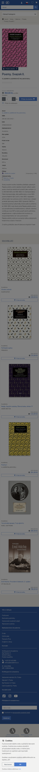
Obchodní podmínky (8, 618)
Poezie (24, 19)
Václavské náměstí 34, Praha (11, 677)
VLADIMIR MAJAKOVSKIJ (8, 467)
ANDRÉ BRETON (6, 409)
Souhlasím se (17, 712)
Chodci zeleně (6, 289)
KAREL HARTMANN (7, 525)
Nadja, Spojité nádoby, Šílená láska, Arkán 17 (17, 406)
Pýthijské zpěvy (6, 348)
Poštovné (5, 615)
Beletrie (18, 19)
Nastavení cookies (8, 624)
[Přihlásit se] (22, 3)
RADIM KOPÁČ (5, 292)
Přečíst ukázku (10, 69)
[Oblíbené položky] (32, 2)
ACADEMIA (7, 180)
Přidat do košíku (27, 99)
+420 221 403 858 (10, 660)
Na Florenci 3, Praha (8, 683)
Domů (6, 19)
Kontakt (5, 646)
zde (20, 769)
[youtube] (16, 696)
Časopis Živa (6, 639)
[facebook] (4, 696)
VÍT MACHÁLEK (5, 584)
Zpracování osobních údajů (11, 621)
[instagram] (10, 696)
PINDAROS (4, 350)
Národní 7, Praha (7, 680)
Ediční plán (5, 636)
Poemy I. (4, 465)
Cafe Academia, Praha (9, 686)
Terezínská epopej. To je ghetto (12, 523)
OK (20, 764)
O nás (4, 633)
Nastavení (8, 764)
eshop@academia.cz (11, 662)
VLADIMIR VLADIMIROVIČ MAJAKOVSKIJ (16, 79)
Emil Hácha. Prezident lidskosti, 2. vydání (15, 581)
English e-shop (7, 642)
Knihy (11, 19)
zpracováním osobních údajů (21, 712)
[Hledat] (35, 7)
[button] (27, 3)
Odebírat (6, 718)
